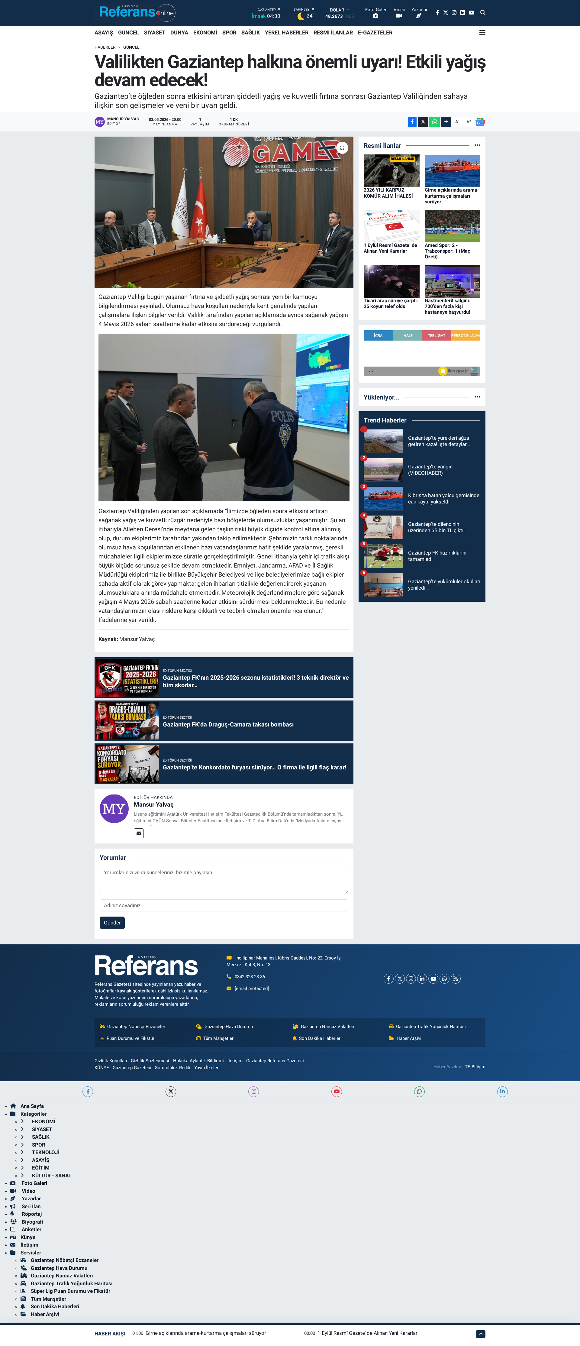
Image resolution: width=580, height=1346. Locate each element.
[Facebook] (389, 979)
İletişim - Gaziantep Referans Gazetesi (265, 1060)
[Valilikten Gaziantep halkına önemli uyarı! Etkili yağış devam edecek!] (224, 212)
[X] (400, 979)
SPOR (229, 32)
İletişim (29, 1245)
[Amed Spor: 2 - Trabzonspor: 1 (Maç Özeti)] (453, 225)
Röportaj (31, 1214)
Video (28, 1191)
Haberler (105, 47)
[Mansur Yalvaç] (114, 808)
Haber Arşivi (409, 1038)
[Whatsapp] (445, 979)
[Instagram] (411, 979)
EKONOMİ (205, 32)
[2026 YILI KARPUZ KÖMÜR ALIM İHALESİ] (392, 170)
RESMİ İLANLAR (333, 32)
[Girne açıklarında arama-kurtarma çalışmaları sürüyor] (453, 170)
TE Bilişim (475, 1066)
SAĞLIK (250, 32)
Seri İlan (31, 1206)
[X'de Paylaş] (423, 122)
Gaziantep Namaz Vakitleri (327, 1026)
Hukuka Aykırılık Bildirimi (198, 1060)
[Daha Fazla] (446, 122)
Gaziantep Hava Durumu (229, 1026)
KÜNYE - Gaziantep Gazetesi (123, 1067)
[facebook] (87, 1091)
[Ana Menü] (482, 32)
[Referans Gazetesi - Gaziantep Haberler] (136, 12)
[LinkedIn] (422, 979)
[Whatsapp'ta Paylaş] (434, 122)
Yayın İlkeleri (207, 1067)
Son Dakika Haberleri (320, 1038)
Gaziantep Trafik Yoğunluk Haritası (431, 1026)
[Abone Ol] (480, 122)
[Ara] (482, 13)
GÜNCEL (128, 32)
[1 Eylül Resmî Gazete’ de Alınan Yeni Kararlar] (392, 225)
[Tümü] (477, 145)
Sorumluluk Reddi (172, 1067)
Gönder (112, 923)
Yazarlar (31, 1199)
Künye (28, 1237)
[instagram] (253, 1091)
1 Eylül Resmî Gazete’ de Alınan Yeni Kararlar (390, 248)
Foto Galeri (34, 1183)
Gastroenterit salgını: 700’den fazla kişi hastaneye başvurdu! (447, 306)
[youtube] (336, 1091)
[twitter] (171, 1091)
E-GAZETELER (375, 32)
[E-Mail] (139, 833)
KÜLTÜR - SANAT (51, 1176)
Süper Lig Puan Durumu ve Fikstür (70, 1291)
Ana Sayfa (32, 1106)
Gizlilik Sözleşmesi (150, 1060)
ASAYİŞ (104, 32)
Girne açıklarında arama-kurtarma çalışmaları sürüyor (452, 195)
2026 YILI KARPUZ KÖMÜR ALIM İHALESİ (388, 193)
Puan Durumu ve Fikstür (130, 1038)
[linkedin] (502, 1091)
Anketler (31, 1229)
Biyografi (32, 1222)
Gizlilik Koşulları (111, 1060)
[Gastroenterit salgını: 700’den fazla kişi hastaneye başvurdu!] (453, 281)
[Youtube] (433, 979)
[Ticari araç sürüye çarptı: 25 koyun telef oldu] (392, 281)
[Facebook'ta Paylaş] (412, 122)
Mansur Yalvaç (153, 804)
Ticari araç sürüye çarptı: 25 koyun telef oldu (391, 303)
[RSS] (456, 979)
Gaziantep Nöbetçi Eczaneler (136, 1026)
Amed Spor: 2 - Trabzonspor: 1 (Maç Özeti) (447, 251)
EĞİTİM (40, 1168)
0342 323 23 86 (250, 976)
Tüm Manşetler (218, 1038)
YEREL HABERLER (286, 32)
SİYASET (154, 32)
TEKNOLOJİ (45, 1152)
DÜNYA (179, 32)
